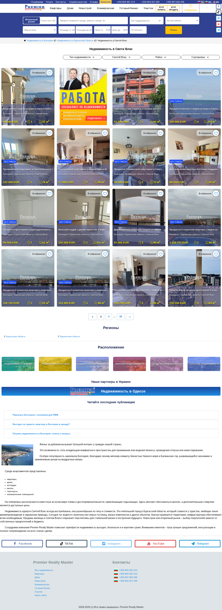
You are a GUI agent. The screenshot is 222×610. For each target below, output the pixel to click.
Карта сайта (41, 595)
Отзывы (94, 2)
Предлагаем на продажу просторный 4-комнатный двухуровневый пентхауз (194, 290)
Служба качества (78, 2)
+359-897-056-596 (175, 2)
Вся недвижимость (44, 570)
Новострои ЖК (48, 20)
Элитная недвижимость (130, 363)
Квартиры (55, 8)
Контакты (61, 2)
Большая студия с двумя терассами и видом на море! (83, 229)
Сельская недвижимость (203, 363)
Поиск (173, 30)
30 (120, 316)
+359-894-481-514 (126, 2)
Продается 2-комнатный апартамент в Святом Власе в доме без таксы (139, 169)
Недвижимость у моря (18, 363)
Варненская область (70, 336)
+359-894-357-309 (150, 2)
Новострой (85, 8)
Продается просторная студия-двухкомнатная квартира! (28, 229)
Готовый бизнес (128, 8)
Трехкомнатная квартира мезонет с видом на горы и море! (139, 290)
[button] (40, 30)
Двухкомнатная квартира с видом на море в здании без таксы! (139, 229)
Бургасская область (15, 336)
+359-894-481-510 (128, 570)
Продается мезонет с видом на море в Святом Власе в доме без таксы (194, 109)
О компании (37, 2)
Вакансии (105, 2)
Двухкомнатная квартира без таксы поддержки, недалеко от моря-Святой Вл (194, 169)
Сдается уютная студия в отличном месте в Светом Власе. (139, 109)
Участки (148, 8)
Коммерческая (105, 8)
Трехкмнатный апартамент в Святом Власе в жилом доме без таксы (28, 169)
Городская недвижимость (167, 363)
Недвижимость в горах (55, 363)
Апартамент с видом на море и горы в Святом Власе (28, 109)
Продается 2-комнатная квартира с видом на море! (194, 229)
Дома (70, 8)
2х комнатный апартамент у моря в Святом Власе (83, 169)
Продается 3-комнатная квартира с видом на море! (83, 290)
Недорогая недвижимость (92, 363)
